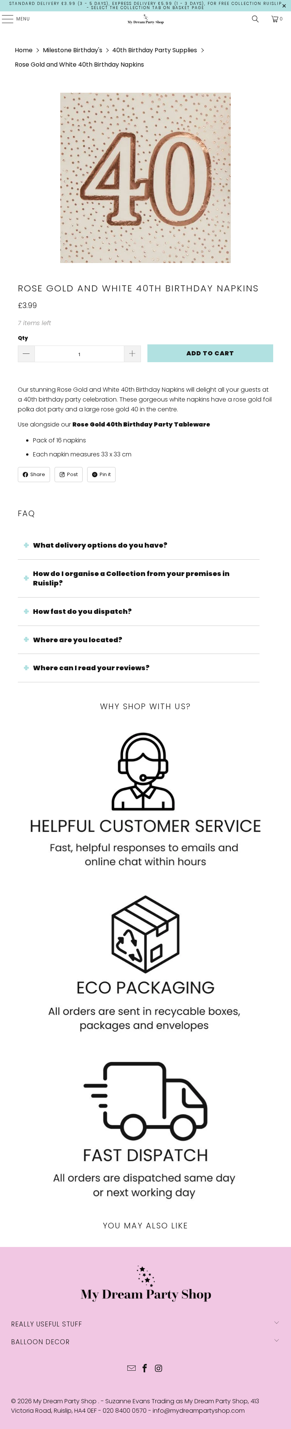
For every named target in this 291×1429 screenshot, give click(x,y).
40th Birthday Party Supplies (154, 50)
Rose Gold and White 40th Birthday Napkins (79, 64)
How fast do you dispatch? (82, 611)
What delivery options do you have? (100, 545)
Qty (23, 338)
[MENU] (4, 18)
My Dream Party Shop (65, 1401)
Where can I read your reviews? (91, 667)
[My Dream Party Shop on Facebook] (145, 1369)
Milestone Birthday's (72, 50)
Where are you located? (77, 639)
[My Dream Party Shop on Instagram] (158, 1369)
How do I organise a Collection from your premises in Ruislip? (131, 578)
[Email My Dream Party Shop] (131, 1369)
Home (24, 50)
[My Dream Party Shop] (145, 18)
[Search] (255, 18)
